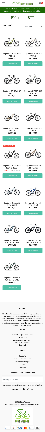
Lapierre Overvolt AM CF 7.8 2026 (12, 241)
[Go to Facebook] (24, 389)
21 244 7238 (22, 338)
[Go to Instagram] (28, 389)
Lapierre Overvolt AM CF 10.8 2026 (33, 241)
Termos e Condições (22, 362)
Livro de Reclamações (22, 359)
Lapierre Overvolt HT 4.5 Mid (12, 204)
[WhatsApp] (31, 389)
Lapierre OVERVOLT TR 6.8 (33, 54)
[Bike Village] (22, 3)
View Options (12, 64)
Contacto (22, 356)
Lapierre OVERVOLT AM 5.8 (12, 54)
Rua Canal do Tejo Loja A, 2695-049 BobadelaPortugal (22, 342)
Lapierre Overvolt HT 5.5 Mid (33, 166)
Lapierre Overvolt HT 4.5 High (33, 204)
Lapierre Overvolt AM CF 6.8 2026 (12, 278)
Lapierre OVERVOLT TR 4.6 (33, 129)
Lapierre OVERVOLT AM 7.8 (33, 92)
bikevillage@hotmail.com (22, 335)
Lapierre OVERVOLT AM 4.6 (12, 129)
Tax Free (22, 367)
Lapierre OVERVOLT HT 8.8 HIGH (12, 166)
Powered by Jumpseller (30, 404)
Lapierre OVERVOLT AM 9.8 (12, 92)
